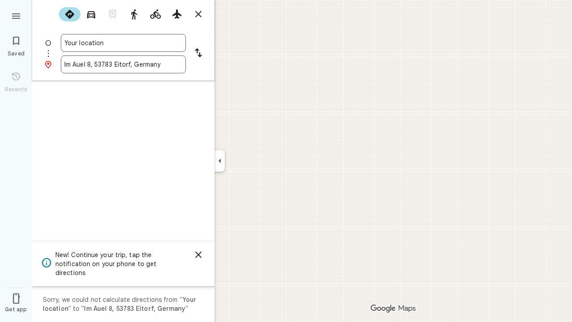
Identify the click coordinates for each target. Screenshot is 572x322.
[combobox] (123, 43)
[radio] (69, 14)
